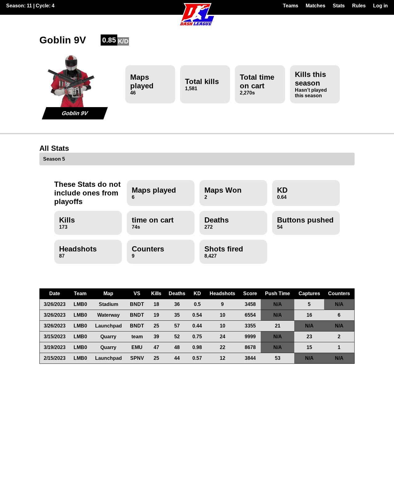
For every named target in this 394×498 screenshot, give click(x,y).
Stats (339, 5)
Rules (359, 5)
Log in (380, 5)
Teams (290, 5)
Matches (315, 5)
